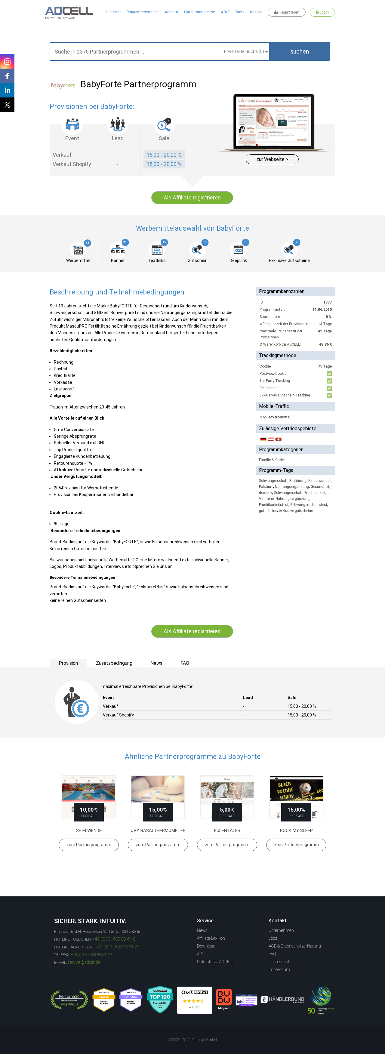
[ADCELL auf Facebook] (7, 76)
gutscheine (268, 511)
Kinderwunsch (319, 481)
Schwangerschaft (273, 481)
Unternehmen (281, 930)
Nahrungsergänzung (292, 487)
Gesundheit (320, 487)
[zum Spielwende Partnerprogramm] (89, 797)
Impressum (279, 969)
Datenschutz (280, 961)
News (202, 930)
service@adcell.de (84, 962)
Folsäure (266, 487)
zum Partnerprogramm (88, 844)
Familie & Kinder (272, 460)
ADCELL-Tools (232, 11)
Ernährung (297, 481)
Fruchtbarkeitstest (273, 505)
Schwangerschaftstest (308, 505)
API (200, 953)
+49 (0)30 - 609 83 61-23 (117, 947)
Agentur (171, 11)
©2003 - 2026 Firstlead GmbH (192, 1040)
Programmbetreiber (143, 11)
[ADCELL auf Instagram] (7, 61)
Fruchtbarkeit (314, 493)
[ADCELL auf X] (7, 104)
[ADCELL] (194, 1000)
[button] (299, 51)
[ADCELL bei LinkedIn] (7, 90)
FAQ (272, 953)
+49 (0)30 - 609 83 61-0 (113, 939)
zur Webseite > (272, 159)
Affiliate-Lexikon (211, 938)
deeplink (265, 493)
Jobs (273, 938)
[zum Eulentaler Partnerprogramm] (227, 797)
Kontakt (256, 11)
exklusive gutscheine (296, 511)
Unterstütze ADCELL (215, 961)
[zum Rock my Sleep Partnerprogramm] (296, 797)
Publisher (113, 11)
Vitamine (266, 499)
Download (206, 946)
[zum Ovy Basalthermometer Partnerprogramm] (158, 797)
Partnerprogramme (199, 11)
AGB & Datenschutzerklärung (295, 946)
